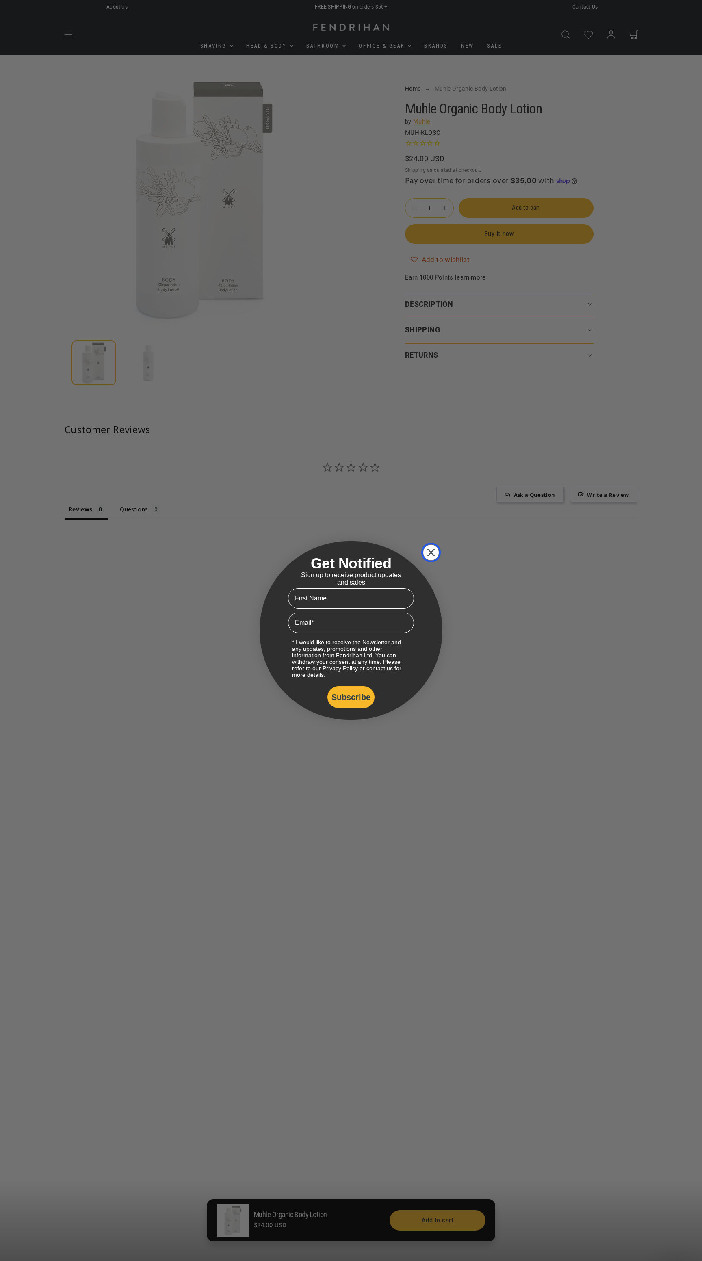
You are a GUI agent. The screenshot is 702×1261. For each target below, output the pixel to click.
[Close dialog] (431, 552)
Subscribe (351, 697)
